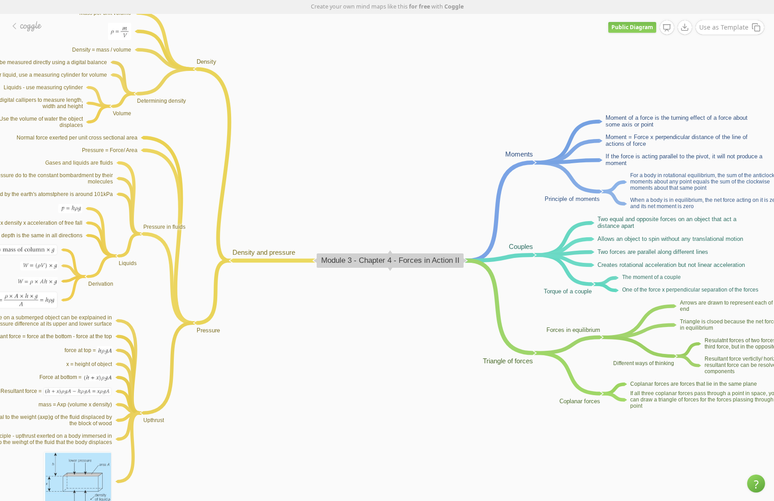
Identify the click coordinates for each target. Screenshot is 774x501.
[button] (756, 483)
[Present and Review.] (667, 28)
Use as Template (723, 27)
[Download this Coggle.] (685, 27)
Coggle (454, 6)
